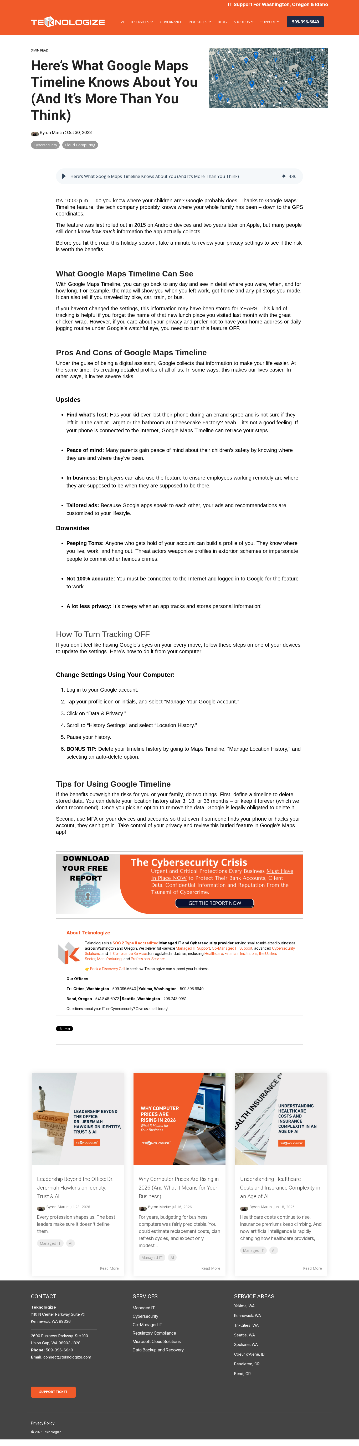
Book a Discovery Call (107, 968)
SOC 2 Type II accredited (135, 943)
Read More (109, 1268)
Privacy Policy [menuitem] (42, 1423)
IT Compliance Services (128, 953)
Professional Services (148, 958)
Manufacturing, (110, 958)
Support (268, 21)
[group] (179, 176)
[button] (64, 176)
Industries (198, 21)
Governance (171, 21)
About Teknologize (88, 932)
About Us (242, 21)
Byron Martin (52, 132)
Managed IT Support (193, 948)
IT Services (140, 21)
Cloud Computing (80, 144)
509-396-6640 (305, 22)
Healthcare (213, 953)
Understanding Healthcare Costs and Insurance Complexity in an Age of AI (280, 1188)
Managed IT (50, 1243)
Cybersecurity (45, 144)
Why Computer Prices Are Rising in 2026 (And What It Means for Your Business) (179, 1188)
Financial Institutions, (241, 953)
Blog (222, 21)
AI (122, 21)
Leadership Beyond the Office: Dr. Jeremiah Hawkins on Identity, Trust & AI (75, 1188)
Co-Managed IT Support (232, 948)
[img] (284, 176)
